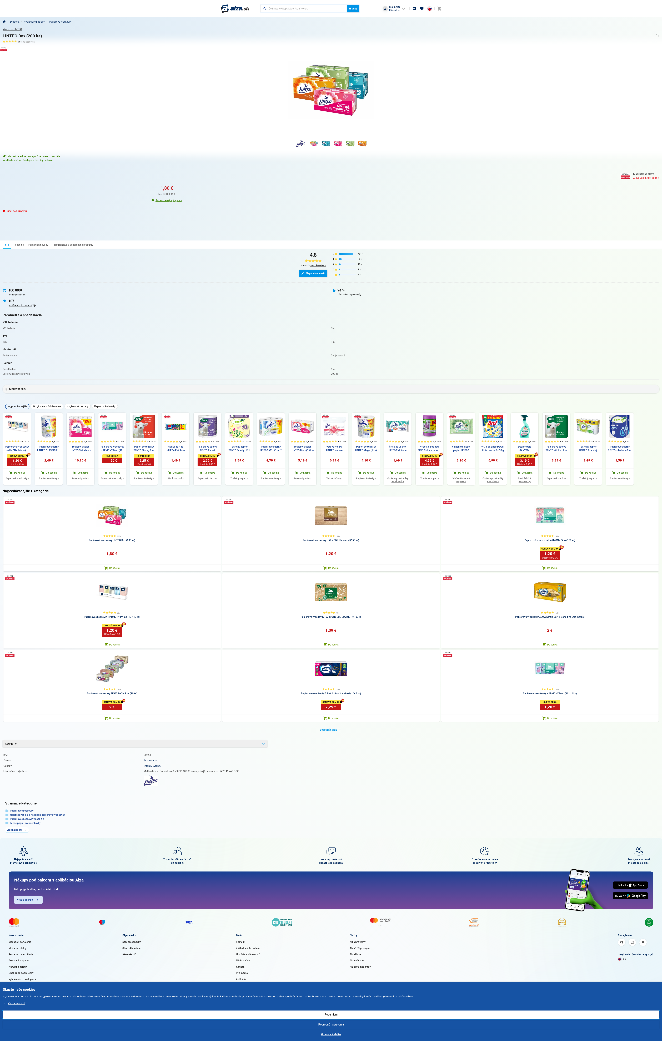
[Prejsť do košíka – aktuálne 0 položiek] (439, 9)
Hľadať (353, 8)
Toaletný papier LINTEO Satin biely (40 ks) (81, 448)
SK (624, 958)
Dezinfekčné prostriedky (524, 480)
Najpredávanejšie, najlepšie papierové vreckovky (37, 814)
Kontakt (240, 942)
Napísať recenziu (315, 273)
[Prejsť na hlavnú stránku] (235, 8)
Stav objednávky (131, 942)
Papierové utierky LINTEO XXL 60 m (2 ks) (271, 448)
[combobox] (303, 8)
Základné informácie (248, 948)
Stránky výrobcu (152, 766)
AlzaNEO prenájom (360, 948)
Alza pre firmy (357, 942)
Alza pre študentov (360, 966)
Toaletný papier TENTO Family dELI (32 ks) (239, 448)
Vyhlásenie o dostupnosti (23, 979)
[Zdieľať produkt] (657, 35)
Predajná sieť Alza (19, 960)
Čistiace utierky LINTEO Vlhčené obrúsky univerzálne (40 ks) (397, 448)
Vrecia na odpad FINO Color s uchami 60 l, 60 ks (429, 448)
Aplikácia (241, 979)
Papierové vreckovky (60, 21)
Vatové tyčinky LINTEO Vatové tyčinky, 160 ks (334, 448)
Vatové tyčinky (334, 478)
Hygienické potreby (34, 21)
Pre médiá (242, 973)
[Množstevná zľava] (8, 416)
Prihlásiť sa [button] (394, 10)
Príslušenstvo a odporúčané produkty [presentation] (73, 244)
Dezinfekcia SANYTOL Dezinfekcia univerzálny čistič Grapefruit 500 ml (524, 448)
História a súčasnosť (247, 954)
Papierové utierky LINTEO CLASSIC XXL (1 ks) (48, 448)
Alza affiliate (357, 960)
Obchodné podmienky (21, 973)
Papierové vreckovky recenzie (27, 819)
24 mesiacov (151, 760)
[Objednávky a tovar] (414, 9)
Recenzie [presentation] (19, 244)
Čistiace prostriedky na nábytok (397, 480)
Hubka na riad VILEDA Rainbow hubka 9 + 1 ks (176, 448)
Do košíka (114, 568)
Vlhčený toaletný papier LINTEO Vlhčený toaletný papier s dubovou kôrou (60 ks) (461, 448)
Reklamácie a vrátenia (21, 954)
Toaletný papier (80, 478)
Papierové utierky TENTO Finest (207, 448)
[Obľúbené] (422, 9)
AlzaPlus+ (355, 954)
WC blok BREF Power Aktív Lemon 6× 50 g (492, 448)
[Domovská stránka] (4, 22)
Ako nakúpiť (129, 954)
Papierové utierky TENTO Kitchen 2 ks (556, 448)
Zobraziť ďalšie (328, 729)
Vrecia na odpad (429, 478)
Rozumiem (331, 1014)
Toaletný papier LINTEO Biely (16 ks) (303, 448)
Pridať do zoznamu (16, 211)
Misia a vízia (243, 960)
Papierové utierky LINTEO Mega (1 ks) (366, 448)
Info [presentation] (7, 244)
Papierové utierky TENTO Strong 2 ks (144, 448)
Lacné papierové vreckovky (25, 823)
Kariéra (240, 966)
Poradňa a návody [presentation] (38, 244)
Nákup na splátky (18, 966)
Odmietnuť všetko (331, 1034)
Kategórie (11, 743)
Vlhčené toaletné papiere (461, 480)
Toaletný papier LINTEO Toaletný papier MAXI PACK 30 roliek (588, 448)
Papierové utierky (49, 478)
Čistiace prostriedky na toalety (493, 480)
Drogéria (14, 21)
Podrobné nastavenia (331, 1024)
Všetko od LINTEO (12, 29)
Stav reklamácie (131, 948)
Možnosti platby (17, 948)
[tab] (7, 245)
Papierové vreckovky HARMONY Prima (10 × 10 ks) (17, 448)
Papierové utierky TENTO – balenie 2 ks (619, 448)
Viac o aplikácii (25, 899)
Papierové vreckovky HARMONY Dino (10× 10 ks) (112, 448)
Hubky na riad (175, 478)
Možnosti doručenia (20, 942)
